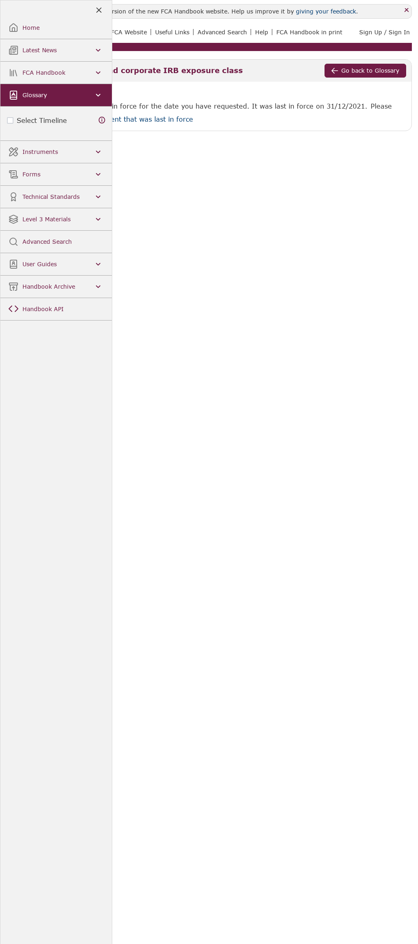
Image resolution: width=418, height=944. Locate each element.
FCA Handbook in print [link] (309, 32)
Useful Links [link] (172, 32)
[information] (102, 120)
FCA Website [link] (129, 32)
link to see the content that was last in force (120, 119)
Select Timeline (42, 120)
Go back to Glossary (370, 70)
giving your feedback (326, 11)
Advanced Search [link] (222, 32)
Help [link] (261, 32)
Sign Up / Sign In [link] (384, 32)
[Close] (406, 10)
